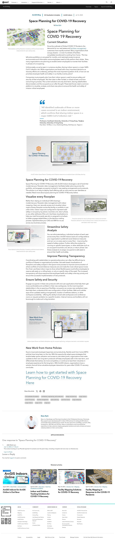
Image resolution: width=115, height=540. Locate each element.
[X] (6, 519)
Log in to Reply (8, 452)
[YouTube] (9, 522)
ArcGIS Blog (6, 6)
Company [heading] (64, 507)
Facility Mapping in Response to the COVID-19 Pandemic (98, 492)
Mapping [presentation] (77, 486)
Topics (96, 6)
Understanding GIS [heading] (52, 507)
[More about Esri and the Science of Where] (6, 512)
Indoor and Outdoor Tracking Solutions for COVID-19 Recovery (40, 494)
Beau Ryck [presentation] (41, 486)
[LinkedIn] (9, 519)
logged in (12, 458)
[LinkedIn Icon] (43, 392)
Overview (88, 6)
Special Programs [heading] (81, 507)
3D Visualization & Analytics (52, 15)
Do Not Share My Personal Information (93, 537)
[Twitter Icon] (36, 392)
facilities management (78, 48)
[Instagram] (6, 522)
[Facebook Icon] (40, 392)
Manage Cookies (74, 537)
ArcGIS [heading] (19, 507)
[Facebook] (2, 519)
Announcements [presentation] (22, 486)
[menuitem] (24, 511)
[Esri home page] (5, 2)
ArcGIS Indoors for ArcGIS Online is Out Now (14, 490)
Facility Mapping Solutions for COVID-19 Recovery (69, 490)
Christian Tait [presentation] (69, 486)
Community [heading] (35, 507)
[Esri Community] (2, 522)
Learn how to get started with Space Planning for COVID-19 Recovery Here (56, 377)
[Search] (107, 2)
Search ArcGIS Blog (106, 6)
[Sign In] (111, 2)
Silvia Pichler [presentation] (13, 486)
